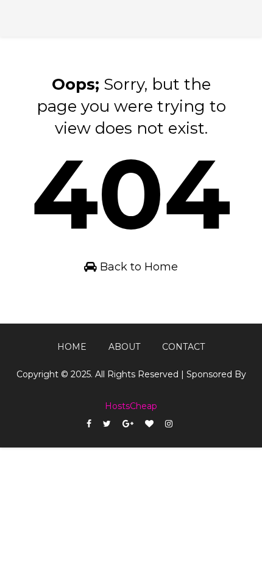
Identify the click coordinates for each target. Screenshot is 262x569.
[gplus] (127, 424)
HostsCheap (131, 405)
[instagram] (168, 424)
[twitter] (107, 424)
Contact (183, 346)
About (124, 346)
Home (72, 346)
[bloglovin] (149, 424)
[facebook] (88, 424)
